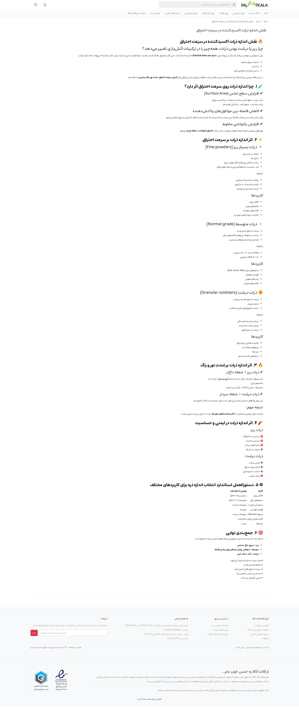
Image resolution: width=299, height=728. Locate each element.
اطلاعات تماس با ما (219, 625)
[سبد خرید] (35, 4)
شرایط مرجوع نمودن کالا (258, 630)
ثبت (34, 633)
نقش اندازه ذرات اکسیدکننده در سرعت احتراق (232, 21)
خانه (266, 21)
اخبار (258, 21)
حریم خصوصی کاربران (259, 634)
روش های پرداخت (220, 630)
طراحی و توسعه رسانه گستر (149, 699)
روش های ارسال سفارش (217, 634)
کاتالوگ (266, 638)
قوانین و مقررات (261, 625)
